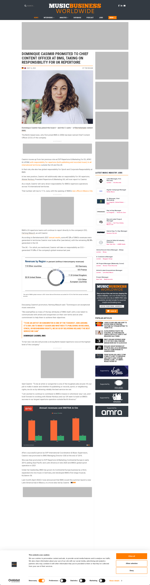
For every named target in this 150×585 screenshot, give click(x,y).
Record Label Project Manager (114, 220)
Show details (114, 581)
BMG (24, 130)
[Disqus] (57, 525)
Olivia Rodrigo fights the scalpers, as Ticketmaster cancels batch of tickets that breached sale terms (115, 333)
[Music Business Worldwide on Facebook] (119, 6)
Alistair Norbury (28, 179)
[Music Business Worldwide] (75, 8)
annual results (54, 237)
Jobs (101, 18)
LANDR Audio (121, 244)
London (109, 182)
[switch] (63, 580)
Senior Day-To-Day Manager (117, 231)
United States (119, 202)
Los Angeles (110, 202)
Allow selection (132, 563)
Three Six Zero (121, 212)
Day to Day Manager (114, 210)
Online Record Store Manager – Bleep (109, 250)
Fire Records (117, 182)
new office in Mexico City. (82, 191)
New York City (111, 244)
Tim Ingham (89, 68)
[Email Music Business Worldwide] (125, 6)
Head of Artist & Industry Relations (115, 241)
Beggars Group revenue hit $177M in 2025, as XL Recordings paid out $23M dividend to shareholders (115, 348)
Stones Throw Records (110, 265)
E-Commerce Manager (104, 257)
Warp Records (108, 279)
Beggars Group (107, 259)
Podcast (90, 18)
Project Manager (102, 277)
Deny (132, 570)
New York (99, 279)
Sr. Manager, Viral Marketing (113, 199)
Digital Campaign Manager (116, 190)
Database (77, 18)
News (36, 18)
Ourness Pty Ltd (112, 233)
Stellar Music (111, 192)
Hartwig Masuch (28, 233)
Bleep (105, 252)
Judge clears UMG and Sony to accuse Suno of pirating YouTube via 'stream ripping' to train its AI (115, 325)
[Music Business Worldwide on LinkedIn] (122, 6)
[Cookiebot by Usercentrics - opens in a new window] (14, 580)
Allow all (131, 556)
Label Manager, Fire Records (114, 179)
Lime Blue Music (108, 272)
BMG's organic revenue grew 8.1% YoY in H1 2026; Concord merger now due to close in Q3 (115, 341)
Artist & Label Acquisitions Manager (109, 270)
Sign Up (113, 311)
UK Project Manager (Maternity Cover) (110, 263)
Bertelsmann (80, 128)
